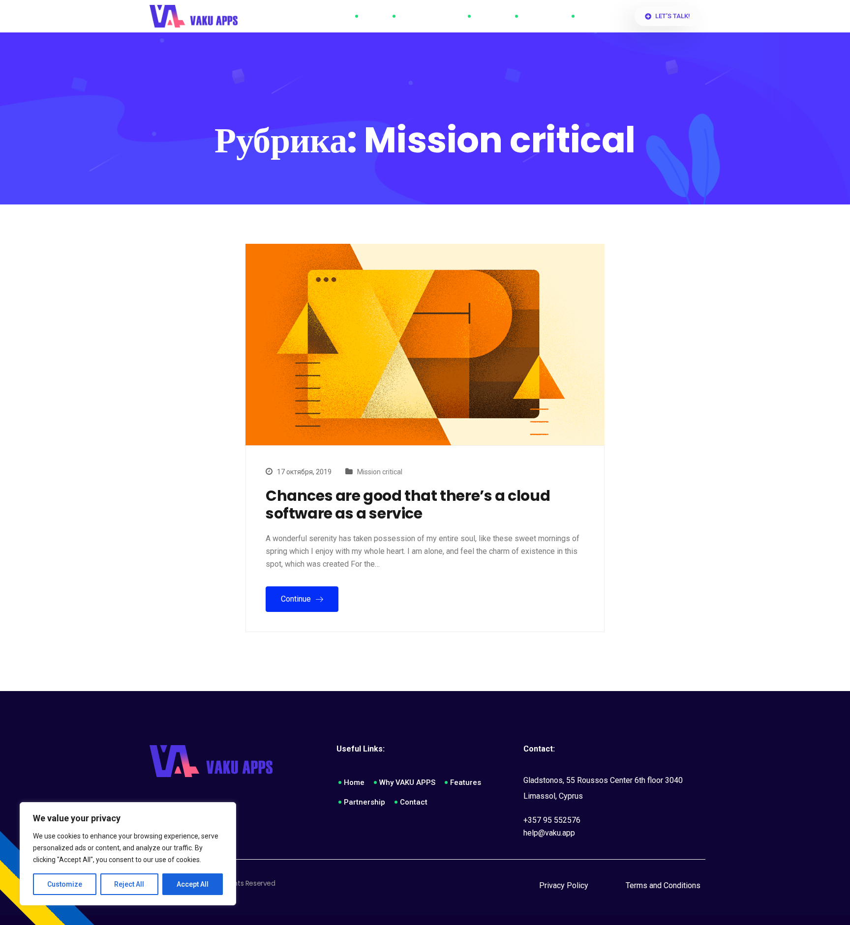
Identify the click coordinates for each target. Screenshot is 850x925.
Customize (64, 884)
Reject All (129, 884)
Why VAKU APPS (407, 782)
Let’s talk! (672, 16)
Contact (413, 802)
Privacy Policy (563, 885)
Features (465, 782)
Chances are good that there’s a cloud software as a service (408, 504)
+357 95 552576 (551, 820)
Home (354, 782)
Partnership (364, 802)
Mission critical (379, 472)
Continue (297, 599)
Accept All (193, 884)
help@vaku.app (549, 833)
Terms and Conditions (663, 885)
